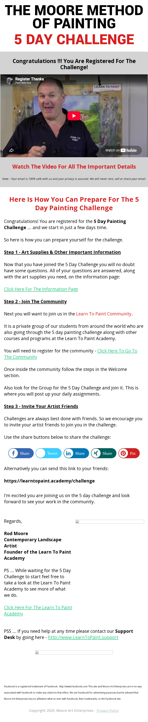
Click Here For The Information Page (41, 289)
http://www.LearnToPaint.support (83, 637)
